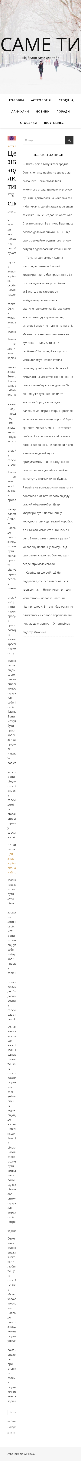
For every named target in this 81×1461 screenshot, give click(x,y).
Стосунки (28, 123)
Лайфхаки (20, 111)
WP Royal (29, 1454)
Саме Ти (40, 43)
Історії (63, 100)
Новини (43, 111)
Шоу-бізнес (54, 123)
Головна (16, 100)
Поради (63, 111)
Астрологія (41, 100)
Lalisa (13, 1412)
